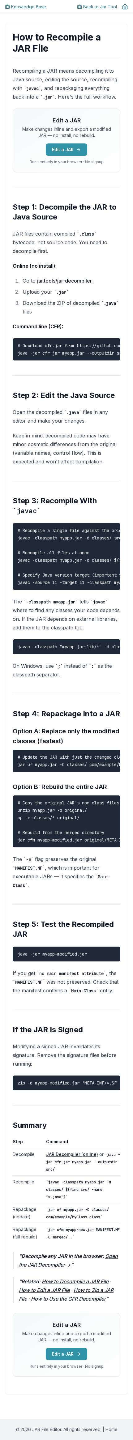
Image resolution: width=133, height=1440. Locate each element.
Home (111, 1429)
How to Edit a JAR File (44, 1290)
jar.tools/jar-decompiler (64, 281)
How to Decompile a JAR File (75, 1281)
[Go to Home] (125, 7)
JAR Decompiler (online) (72, 1154)
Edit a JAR (63, 149)
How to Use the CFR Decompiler (68, 1299)
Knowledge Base (28, 6)
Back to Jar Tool (100, 6)
